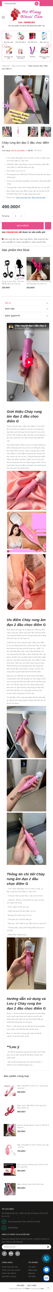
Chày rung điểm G (23, 242)
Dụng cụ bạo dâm (44, 57)
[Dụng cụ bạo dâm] (44, 50)
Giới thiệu (31, 1285)
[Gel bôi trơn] (32, 36)
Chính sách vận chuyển (11, 1270)
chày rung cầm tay (11, 239)
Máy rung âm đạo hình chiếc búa (30, 1184)
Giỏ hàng (31, 1276)
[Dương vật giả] (8, 50)
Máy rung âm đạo (38, 197)
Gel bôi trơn (32, 42)
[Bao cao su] (44, 36)
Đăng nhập (32, 1270)
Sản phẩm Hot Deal (15, 250)
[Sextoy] (32, 50)
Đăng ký (31, 1273)
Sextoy (32, 57)
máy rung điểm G (8, 242)
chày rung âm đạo (39, 242)
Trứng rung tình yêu (20, 57)
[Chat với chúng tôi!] (46, 1269)
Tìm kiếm (32, 1267)
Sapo (42, 1288)
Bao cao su (44, 42)
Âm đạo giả (8, 42)
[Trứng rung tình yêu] (20, 50)
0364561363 (12, 232)
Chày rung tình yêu (23, 197)
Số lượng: (5, 216)
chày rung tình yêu (41, 239)
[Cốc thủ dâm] (20, 36)
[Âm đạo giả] (8, 36)
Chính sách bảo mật (10, 1267)
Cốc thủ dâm (20, 42)
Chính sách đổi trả (9, 1273)
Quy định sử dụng (9, 1276)
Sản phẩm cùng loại (16, 1076)
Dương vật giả (8, 57)
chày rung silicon (26, 239)
